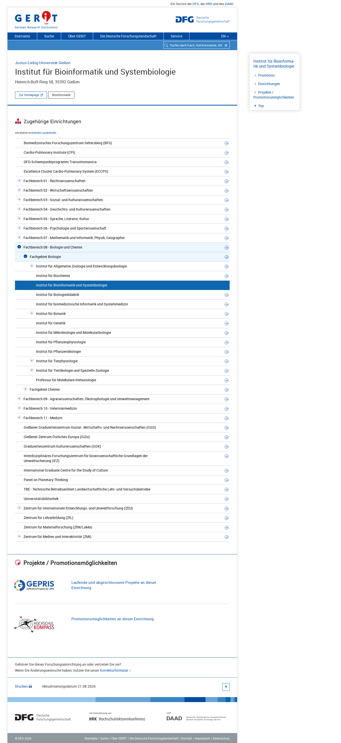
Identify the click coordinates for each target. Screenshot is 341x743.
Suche (49, 36)
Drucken (21, 686)
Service (176, 36)
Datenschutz (221, 738)
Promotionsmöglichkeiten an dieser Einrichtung (112, 618)
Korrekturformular (114, 670)
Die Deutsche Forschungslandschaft (128, 36)
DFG (195, 3)
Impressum (202, 738)
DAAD (229, 3)
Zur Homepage (29, 95)
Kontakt (186, 738)
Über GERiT (77, 36)
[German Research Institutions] (36, 18)
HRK (209, 3)
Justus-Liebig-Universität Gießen (43, 62)
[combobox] (196, 45)
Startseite (22, 36)
